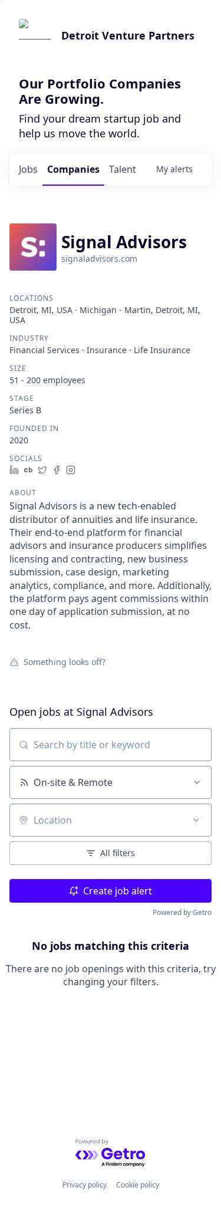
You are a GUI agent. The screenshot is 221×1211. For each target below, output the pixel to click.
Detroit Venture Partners (127, 35)
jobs (28, 169)
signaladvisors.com (99, 259)
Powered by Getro (182, 912)
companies (73, 169)
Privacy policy (84, 1185)
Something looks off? (64, 661)
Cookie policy (137, 1185)
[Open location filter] (196, 820)
